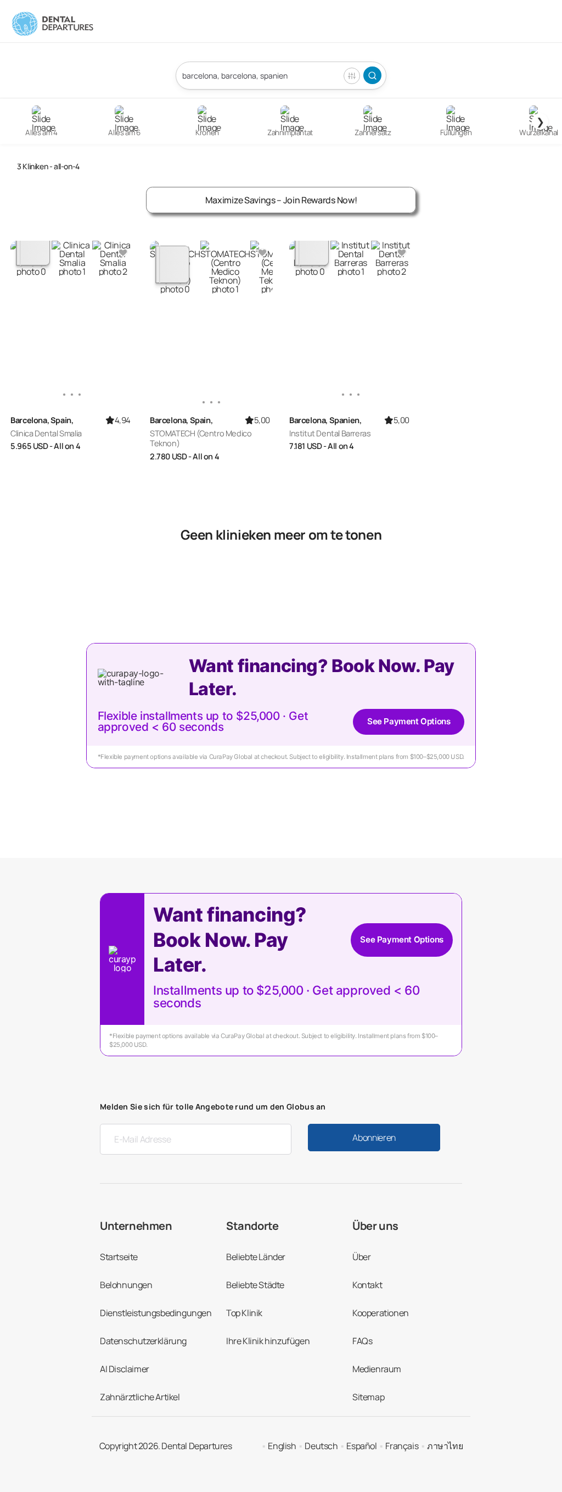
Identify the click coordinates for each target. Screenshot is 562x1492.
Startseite (119, 1257)
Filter (352, 76)
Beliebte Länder (255, 1257)
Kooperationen (380, 1313)
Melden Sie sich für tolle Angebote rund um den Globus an (213, 1106)
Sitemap (368, 1397)
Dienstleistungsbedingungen (156, 1313)
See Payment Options (408, 721)
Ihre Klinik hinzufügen (268, 1341)
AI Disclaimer (124, 1369)
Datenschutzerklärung (143, 1341)
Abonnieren (374, 1138)
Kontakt (367, 1285)
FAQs (362, 1341)
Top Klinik (244, 1313)
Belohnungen (126, 1285)
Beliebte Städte (255, 1285)
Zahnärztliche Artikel (140, 1397)
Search (372, 75)
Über (361, 1257)
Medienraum (376, 1369)
